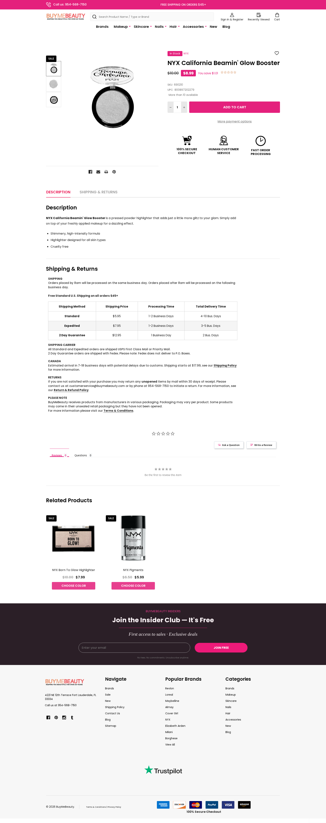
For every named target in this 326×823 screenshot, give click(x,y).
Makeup (121, 26)
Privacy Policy (114, 807)
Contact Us (112, 713)
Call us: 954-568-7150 (70, 4)
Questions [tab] (81, 455)
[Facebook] (90, 171)
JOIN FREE (221, 648)
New (213, 26)
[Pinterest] (114, 171)
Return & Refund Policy (71, 390)
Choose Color (74, 586)
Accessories (193, 26)
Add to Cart (234, 107)
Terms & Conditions (118, 411)
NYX (167, 719)
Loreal (169, 695)
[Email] (98, 171)
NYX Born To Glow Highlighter (73, 570)
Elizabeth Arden (175, 726)
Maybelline (172, 701)
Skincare (141, 26)
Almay (169, 707)
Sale (108, 695)
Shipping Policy (225, 365)
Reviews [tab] (57, 455)
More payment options (235, 121)
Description (58, 192)
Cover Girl (171, 713)
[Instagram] (64, 717)
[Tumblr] (72, 717)
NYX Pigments (133, 570)
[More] (130, 26)
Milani (169, 732)
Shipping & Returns (99, 192)
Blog (226, 26)
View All (170, 744)
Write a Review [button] (263, 445)
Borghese (171, 738)
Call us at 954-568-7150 (61, 705)
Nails (159, 26)
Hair (173, 26)
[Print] (106, 171)
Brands (102, 26)
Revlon (169, 688)
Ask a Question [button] (231, 445)
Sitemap (110, 726)
